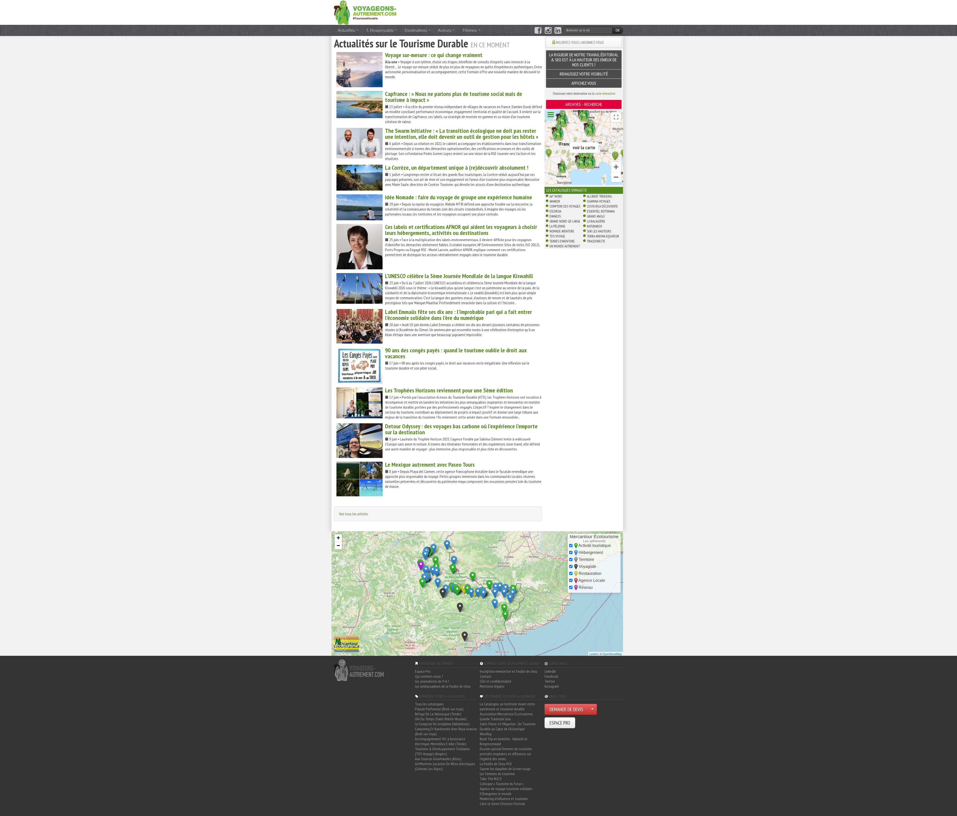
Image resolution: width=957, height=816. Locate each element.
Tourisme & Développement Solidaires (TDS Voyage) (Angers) (442, 751)
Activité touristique (594, 545)
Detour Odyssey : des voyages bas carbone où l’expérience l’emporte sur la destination (461, 429)
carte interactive (605, 93)
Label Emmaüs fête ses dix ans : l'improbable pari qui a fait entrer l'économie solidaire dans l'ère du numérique (458, 315)
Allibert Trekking (599, 196)
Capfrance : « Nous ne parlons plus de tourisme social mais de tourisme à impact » (453, 97)
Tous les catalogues (429, 703)
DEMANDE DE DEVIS (566, 709)
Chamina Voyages (598, 201)
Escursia (555, 211)
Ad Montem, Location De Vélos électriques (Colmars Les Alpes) (445, 766)
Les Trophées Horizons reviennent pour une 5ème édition (449, 390)
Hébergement (590, 552)
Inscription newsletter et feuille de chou (508, 671)
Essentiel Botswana (601, 211)
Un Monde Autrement (565, 246)
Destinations (416, 30)
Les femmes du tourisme (497, 773)
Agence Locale (591, 580)
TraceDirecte (596, 241)
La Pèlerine (557, 226)
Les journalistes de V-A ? (432, 681)
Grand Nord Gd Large (565, 221)
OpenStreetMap (612, 654)
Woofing (485, 733)
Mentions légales (492, 686)
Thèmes (470, 30)
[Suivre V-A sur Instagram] (548, 30)
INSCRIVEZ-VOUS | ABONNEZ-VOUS (580, 42)
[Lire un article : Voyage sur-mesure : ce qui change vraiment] (359, 69)
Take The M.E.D (491, 778)
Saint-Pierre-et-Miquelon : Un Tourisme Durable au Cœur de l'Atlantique (508, 726)
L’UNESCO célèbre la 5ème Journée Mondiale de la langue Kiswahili (459, 276)
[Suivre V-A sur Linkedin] (557, 30)
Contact (485, 676)
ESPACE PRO (560, 723)
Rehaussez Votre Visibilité (584, 74)
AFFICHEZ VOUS (583, 83)
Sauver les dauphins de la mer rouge (505, 768)
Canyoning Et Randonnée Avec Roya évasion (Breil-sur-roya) (446, 731)
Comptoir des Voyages (565, 206)
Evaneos (555, 216)
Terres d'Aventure (562, 241)
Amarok (555, 201)
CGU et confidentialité (495, 681)
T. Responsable (380, 30)
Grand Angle (596, 216)
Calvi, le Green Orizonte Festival (502, 803)
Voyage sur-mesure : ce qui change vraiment (433, 55)
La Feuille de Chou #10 (495, 763)
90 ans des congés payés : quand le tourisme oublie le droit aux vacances (456, 353)
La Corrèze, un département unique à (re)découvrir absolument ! (456, 167)
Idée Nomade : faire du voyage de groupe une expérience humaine (458, 197)
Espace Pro (423, 671)
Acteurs (445, 30)
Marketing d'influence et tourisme (504, 798)
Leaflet (593, 654)
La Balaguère (596, 221)
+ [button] (338, 538)
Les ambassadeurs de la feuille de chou (443, 686)
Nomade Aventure (562, 231)
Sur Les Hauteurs (599, 231)
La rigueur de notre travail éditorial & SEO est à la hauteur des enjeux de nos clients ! (583, 60)
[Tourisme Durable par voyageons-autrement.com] (365, 11)
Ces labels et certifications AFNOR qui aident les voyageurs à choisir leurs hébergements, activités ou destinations (461, 230)
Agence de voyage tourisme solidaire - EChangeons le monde (507, 791)
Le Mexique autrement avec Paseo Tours (430, 464)
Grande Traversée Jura (495, 718)
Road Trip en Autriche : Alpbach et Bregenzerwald (504, 741)
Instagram (552, 686)
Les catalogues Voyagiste (566, 190)
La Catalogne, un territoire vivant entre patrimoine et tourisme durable (507, 706)
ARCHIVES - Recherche (583, 104)
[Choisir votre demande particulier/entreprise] (592, 709)
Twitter (550, 681)
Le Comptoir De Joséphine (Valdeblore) (442, 723)
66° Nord (556, 196)
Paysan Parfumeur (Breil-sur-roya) (439, 708)
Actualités (347, 30)
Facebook (551, 676)
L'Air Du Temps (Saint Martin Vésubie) (441, 718)
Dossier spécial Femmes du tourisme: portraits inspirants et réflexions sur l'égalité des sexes (506, 753)
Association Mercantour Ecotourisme (506, 713)
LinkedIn (550, 671)
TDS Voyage (557, 236)
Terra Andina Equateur (603, 236)
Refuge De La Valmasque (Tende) (438, 713)
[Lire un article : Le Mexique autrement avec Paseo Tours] (359, 479)
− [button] (338, 545)
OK (618, 30)
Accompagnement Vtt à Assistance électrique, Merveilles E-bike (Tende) (440, 741)
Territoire (586, 559)
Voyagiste (587, 566)
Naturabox (594, 226)
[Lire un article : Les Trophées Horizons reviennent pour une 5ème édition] (359, 402)
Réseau (585, 587)
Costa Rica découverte (602, 206)
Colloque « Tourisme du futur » (502, 783)
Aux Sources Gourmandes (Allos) (438, 758)
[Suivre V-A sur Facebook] (538, 30)
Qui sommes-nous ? (429, 676)
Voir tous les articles (353, 513)
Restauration (589, 573)
